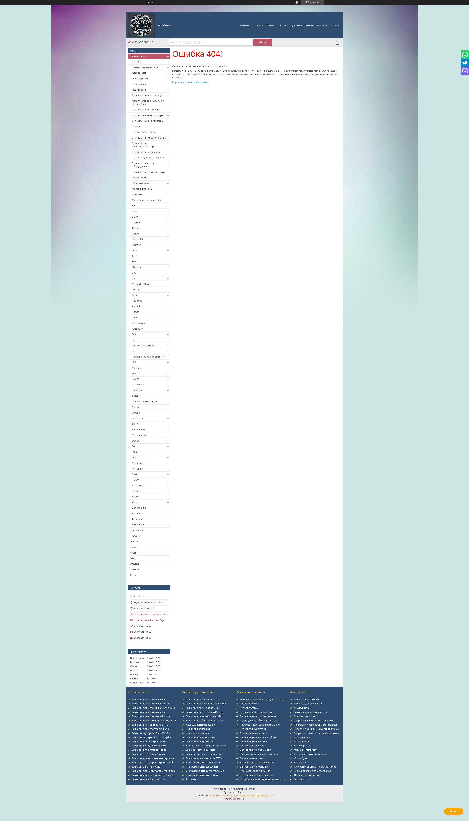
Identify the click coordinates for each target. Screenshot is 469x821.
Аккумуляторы (302, 707)
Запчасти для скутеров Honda (149, 749)
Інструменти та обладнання (148, 356)
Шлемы (136, 126)
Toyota (136, 222)
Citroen (136, 228)
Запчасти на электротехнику (148, 172)
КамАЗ (135, 379)
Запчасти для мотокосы (199, 741)
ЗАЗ (134, 340)
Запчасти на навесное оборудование (145, 164)
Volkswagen (139, 323)
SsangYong (138, 485)
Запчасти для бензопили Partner (205, 712)
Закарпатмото (302, 779)
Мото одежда (302, 737)
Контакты (271, 25)
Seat (134, 474)
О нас (133, 558)
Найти (262, 42)
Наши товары (137, 56)
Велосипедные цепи (252, 758)
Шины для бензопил (198, 728)
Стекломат (138, 519)
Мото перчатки (302, 745)
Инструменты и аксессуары (202, 766)
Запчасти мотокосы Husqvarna (203, 762)
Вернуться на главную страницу (190, 82)
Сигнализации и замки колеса (311, 754)
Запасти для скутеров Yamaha (149, 745)
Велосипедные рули (252, 745)
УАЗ (134, 362)
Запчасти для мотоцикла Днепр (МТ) (153, 707)
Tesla (135, 317)
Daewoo (136, 244)
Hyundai (136, 267)
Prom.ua (250, 788)
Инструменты (140, 78)
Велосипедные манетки (254, 766)
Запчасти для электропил (201, 737)
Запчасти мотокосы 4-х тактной (204, 754)
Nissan (136, 289)
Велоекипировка (250, 703)
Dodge (136, 440)
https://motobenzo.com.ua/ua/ (151, 614)
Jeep (134, 451)
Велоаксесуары (249, 707)
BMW (135, 216)
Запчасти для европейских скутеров (153, 758)
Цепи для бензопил (197, 733)
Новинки (322, 25)
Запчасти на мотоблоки (145, 109)
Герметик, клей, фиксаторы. (202, 775)
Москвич (137, 368)
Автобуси (137, 328)
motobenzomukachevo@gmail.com (151, 620)
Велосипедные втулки (253, 728)
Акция (133, 552)
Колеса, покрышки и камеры (256, 775)
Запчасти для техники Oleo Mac (204, 716)
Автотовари (138, 524)
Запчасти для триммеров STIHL (204, 758)
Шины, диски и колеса (145, 132)
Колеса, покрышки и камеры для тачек (316, 728)
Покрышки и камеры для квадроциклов (317, 733)
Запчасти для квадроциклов (310, 712)
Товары (256, 25)
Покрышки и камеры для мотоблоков (315, 724)
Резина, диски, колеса (145, 67)
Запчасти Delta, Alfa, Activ (146, 766)
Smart (135, 479)
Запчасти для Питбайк (307, 699)
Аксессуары (139, 72)
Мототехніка (139, 435)
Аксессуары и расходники (201, 724)
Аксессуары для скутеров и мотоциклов (148, 102)
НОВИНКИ (137, 530)
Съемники (192, 779)
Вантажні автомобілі (144, 345)
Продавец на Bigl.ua (234, 792)
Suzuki (136, 496)
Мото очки (300, 762)
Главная (244, 25)
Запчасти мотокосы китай (201, 749)
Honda (135, 261)
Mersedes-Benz (141, 284)
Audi (134, 211)
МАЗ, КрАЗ (138, 390)
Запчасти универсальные (308, 703)
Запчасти (137, 61)
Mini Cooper (138, 463)
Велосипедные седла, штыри (257, 712)
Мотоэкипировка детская (147, 200)
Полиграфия (139, 89)
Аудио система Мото (306, 749)
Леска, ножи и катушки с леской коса (207, 745)
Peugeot (137, 300)
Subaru (136, 491)
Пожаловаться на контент (224, 795)
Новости (135, 569)
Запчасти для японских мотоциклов (153, 775)
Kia (133, 278)
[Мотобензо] (141, 25)
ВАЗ (134, 272)
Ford (134, 250)
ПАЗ (134, 373)
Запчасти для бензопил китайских (206, 720)
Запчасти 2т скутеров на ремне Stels (153, 762)
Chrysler (136, 412)
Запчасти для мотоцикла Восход (151, 716)
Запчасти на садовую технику (149, 137)
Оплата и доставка (291, 25)
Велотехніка (139, 507)
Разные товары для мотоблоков (312, 770)
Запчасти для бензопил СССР (203, 707)
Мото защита (301, 741)
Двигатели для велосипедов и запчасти (263, 699)
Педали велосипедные (253, 733)
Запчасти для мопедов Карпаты (150, 724)
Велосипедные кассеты (253, 741)
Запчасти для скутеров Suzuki (149, 741)
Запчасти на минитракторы (147, 115)
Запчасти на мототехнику (147, 95)
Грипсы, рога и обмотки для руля (259, 720)
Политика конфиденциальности (257, 795)
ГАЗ (134, 334)
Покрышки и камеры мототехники (314, 720)
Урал (135, 395)
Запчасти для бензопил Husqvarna (206, 703)
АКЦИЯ (136, 535)
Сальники (137, 194)
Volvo (135, 502)
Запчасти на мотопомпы (146, 152)
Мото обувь (300, 758)
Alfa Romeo (138, 429)
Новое (133, 547)
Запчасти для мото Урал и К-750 (150, 728)
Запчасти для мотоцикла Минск (150, 703)
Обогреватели (140, 183)
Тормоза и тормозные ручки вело (260, 724)
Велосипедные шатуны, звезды (258, 716)
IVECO (135, 423)
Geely (135, 256)
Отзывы (334, 25)
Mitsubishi (137, 468)
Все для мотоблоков (306, 716)
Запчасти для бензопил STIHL (203, 699)
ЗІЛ (134, 351)
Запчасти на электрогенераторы (143, 144)
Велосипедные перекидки (255, 749)
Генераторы (139, 177)
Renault (136, 306)
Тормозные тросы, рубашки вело (259, 754)
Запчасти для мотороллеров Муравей (154, 720)
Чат (456, 811)
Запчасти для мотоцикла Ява (148, 712)
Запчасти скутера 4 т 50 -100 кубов (151, 733)
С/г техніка (138, 384)
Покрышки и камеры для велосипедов (262, 779)
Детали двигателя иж (306, 775)
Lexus (135, 457)
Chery (135, 233)
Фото (133, 575)
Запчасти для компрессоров (148, 157)
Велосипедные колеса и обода (258, 737)
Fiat (134, 446)
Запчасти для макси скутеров (149, 779)
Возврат (309, 25)
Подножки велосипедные (255, 770)
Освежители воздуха (144, 401)
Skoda (135, 311)
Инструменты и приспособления (205, 770)
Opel (134, 295)
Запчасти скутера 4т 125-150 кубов (151, 737)
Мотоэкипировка (142, 188)
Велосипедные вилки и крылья (258, 762)
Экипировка (139, 84)
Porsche (136, 513)
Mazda (135, 407)
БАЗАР (135, 205)
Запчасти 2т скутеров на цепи (149, 754)
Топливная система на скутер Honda (315, 766)
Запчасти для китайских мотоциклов (153, 770)
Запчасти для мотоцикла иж (148, 699)
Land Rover (138, 418)
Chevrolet (137, 239)
